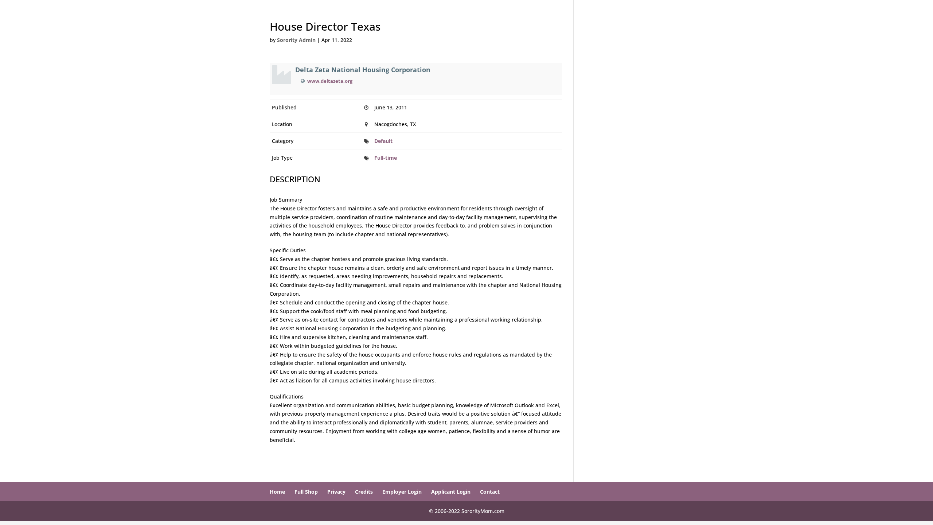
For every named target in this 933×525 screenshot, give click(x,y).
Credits (364, 491)
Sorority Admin (296, 39)
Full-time (385, 157)
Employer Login (402, 491)
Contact (490, 491)
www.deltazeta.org (329, 81)
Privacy (336, 491)
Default (383, 140)
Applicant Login (451, 491)
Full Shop (306, 491)
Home (277, 491)
